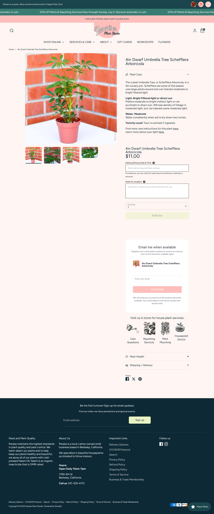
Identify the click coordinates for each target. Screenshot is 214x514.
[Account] (195, 30)
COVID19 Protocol (119, 449)
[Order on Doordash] (201, 4)
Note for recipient (133, 182)
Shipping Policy (118, 469)
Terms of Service (119, 474)
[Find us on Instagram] (208, 4)
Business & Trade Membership (126, 479)
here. (176, 128)
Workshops (145, 42)
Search (113, 454)
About (104, 42)
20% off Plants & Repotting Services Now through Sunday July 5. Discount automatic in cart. (86, 12)
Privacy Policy (117, 459)
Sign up (139, 420)
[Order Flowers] (194, 4)
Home (11, 49)
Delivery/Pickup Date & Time (138, 163)
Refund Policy (117, 464)
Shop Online (53, 42)
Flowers (164, 42)
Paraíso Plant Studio (34, 506)
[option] (71, 100)
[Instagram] (166, 444)
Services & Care (80, 42)
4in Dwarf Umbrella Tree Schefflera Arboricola (37, 49)
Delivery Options (118, 444)
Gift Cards (124, 42)
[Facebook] (161, 444)
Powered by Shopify (53, 506)
